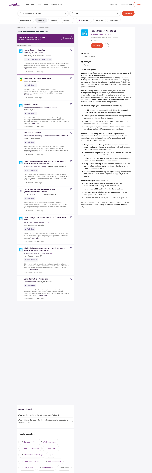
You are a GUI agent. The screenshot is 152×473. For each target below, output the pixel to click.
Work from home (50, 442)
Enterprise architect (31, 461)
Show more (29, 69)
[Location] (93, 13)
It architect (52, 448)
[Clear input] (65, 13)
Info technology (54, 461)
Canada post (29, 442)
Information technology (33, 455)
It (52, 455)
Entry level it (28, 468)
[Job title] (41, 13)
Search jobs (21, 27)
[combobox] (43, 13)
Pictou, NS (30, 27)
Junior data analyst (31, 448)
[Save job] (71, 50)
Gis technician (48, 468)
